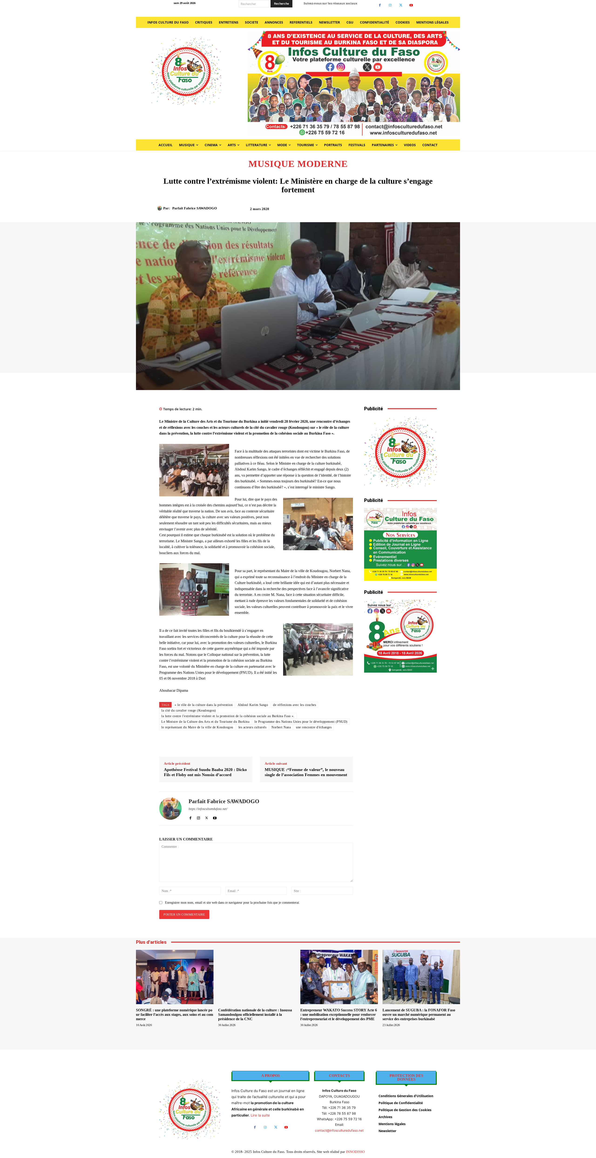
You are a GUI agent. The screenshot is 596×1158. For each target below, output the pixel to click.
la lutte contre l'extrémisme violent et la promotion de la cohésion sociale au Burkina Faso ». (228, 716)
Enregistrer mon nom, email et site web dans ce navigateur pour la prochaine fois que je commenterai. (232, 902)
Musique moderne (298, 164)
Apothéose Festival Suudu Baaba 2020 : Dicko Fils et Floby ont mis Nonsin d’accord (205, 772)
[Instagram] (390, 5)
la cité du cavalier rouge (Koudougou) (188, 710)
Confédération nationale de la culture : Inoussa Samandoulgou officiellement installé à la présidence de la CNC (255, 1014)
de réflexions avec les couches (294, 705)
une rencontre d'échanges (314, 727)
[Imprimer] (410, 210)
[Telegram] (421, 210)
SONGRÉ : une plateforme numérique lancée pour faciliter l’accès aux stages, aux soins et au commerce (174, 1014)
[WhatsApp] (399, 210)
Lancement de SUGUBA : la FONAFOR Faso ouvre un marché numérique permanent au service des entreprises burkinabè (419, 1014)
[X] (401, 5)
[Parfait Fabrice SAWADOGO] (160, 208)
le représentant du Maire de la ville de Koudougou (197, 727)
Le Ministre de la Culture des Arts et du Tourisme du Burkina (205, 721)
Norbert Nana (281, 727)
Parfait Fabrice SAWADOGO (194, 208)
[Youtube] (411, 5)
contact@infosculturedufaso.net (339, 1130)
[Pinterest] (389, 210)
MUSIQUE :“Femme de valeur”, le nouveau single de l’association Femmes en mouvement (306, 772)
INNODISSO (355, 1152)
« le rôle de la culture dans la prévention (204, 705)
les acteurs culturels (252, 727)
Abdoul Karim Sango (253, 705)
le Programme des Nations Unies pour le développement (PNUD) (301, 721)
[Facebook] (380, 5)
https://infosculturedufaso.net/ (208, 809)
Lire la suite (260, 1115)
